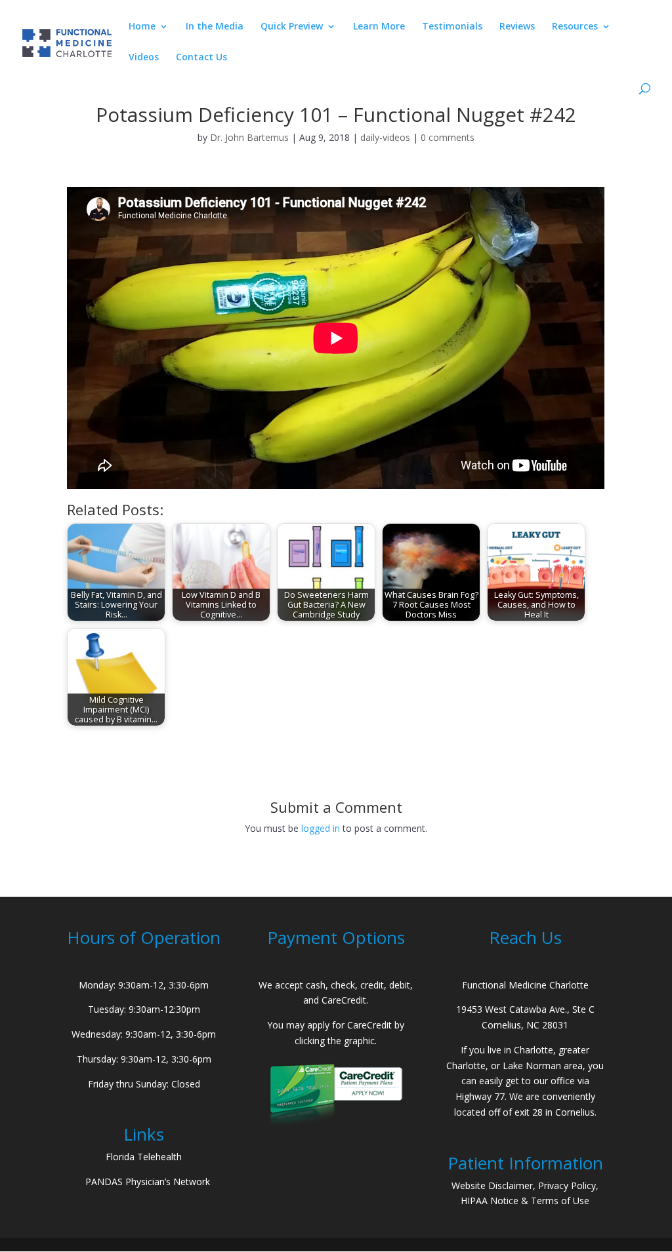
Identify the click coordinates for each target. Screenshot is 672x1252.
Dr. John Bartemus (249, 137)
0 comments (447, 137)
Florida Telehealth (144, 1156)
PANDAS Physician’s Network (147, 1181)
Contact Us (201, 57)
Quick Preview (292, 27)
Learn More (379, 27)
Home (142, 27)
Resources (575, 27)
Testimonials (452, 27)
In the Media (214, 27)
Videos (144, 57)
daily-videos (385, 137)
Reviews (517, 27)
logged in (320, 828)
